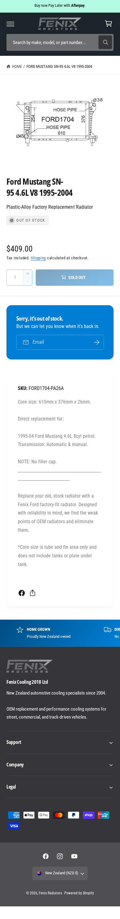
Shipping (38, 258)
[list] (60, 633)
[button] (10, 24)
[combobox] (60, 42)
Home (17, 66)
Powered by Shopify (79, 893)
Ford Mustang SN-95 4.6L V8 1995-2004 (59, 66)
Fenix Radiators (50, 893)
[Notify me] (97, 342)
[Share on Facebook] (22, 593)
